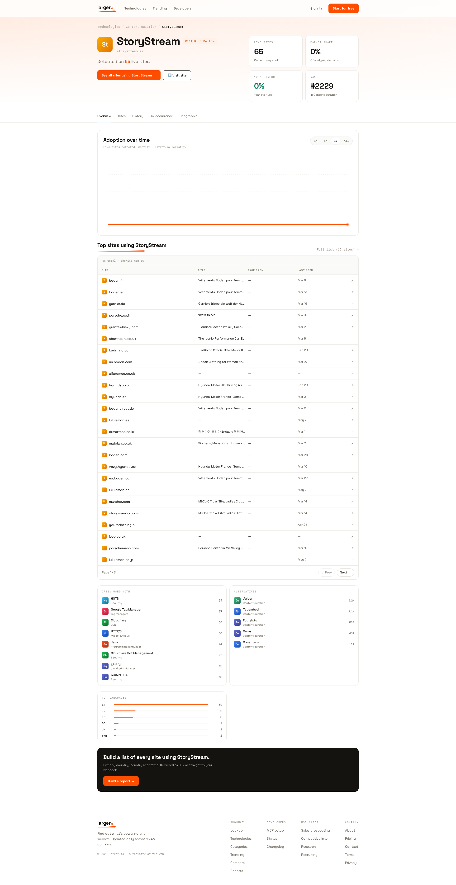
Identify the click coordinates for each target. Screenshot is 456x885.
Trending (160, 8)
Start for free (343, 8)
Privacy (351, 863)
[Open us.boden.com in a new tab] (352, 362)
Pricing (350, 838)
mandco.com (119, 501)
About (350, 830)
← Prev (326, 572)
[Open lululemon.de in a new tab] (352, 490)
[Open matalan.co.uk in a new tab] (352, 443)
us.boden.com (120, 362)
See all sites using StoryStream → (129, 75)
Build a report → (121, 781)
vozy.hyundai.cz (122, 466)
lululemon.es (119, 420)
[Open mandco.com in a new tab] (352, 501)
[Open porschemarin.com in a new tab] (352, 548)
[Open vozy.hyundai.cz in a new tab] (352, 466)
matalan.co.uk (120, 443)
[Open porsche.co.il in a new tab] (352, 315)
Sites (122, 116)
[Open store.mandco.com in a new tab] (352, 513)
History (137, 116)
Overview (104, 116)
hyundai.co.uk (120, 385)
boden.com (118, 455)
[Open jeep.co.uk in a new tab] (352, 536)
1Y (335, 140)
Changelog (275, 846)
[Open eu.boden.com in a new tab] (352, 478)
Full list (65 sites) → (338, 249)
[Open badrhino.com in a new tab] (352, 350)
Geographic (188, 116)
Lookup (236, 830)
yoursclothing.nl (122, 525)
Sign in (316, 8)
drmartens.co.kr (121, 432)
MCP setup (275, 830)
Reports (236, 871)
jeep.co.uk (117, 536)
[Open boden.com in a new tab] (352, 455)
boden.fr (116, 280)
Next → (345, 572)
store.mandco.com (124, 513)
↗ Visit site (176, 75)
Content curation (141, 26)
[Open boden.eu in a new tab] (352, 292)
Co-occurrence (161, 116)
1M (315, 140)
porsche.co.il (119, 315)
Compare (237, 863)
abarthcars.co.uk (122, 338)
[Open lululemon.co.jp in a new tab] (352, 560)
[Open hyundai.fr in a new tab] (352, 397)
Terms (349, 854)
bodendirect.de (121, 408)
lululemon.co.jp (121, 560)
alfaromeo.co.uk (122, 373)
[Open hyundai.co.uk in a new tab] (352, 385)
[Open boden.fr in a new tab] (352, 280)
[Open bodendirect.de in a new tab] (352, 408)
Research (308, 846)
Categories (238, 846)
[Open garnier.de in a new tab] (352, 304)
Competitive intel (314, 838)
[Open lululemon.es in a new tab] (352, 420)
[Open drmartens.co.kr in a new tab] (352, 432)
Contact (351, 846)
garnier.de (117, 304)
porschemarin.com (124, 548)
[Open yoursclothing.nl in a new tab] (352, 525)
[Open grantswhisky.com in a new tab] (352, 327)
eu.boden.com (120, 478)
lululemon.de (119, 490)
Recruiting (309, 854)
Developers (182, 8)
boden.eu (116, 292)
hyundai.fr (117, 397)
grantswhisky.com (123, 327)
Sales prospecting (315, 830)
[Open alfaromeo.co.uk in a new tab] (352, 373)
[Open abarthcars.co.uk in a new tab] (352, 338)
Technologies (135, 8)
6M (325, 140)
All (346, 140)
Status (272, 838)
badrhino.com (120, 350)
